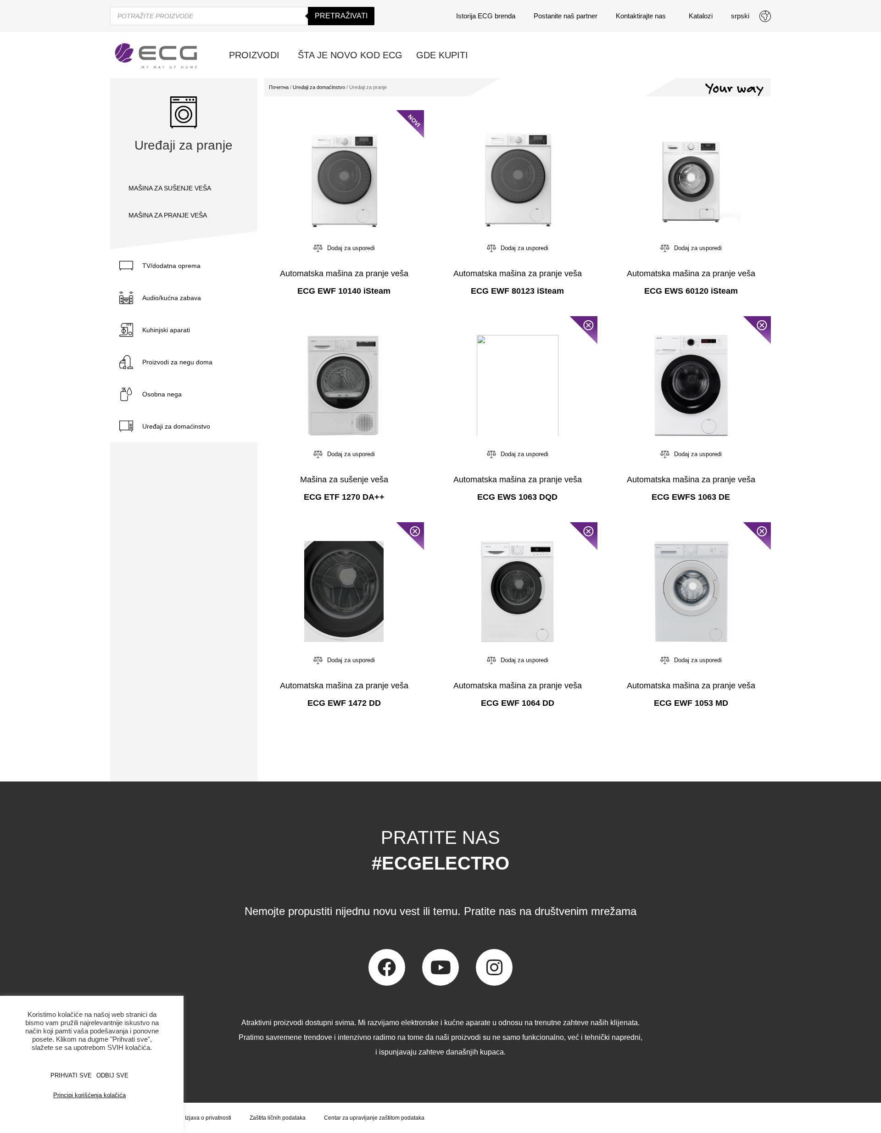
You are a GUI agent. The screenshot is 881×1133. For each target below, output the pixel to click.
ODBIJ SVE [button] (112, 1075)
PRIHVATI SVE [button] (71, 1075)
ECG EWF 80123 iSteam (517, 291)
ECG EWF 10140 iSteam (343, 291)
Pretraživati (341, 16)
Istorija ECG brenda (485, 16)
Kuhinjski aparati (166, 330)
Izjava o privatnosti (208, 1118)
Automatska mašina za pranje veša (344, 273)
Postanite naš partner (565, 16)
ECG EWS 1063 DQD (517, 497)
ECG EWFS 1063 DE (691, 497)
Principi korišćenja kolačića (89, 1095)
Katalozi (701, 16)
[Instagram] (494, 967)
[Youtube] (440, 967)
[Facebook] (386, 967)
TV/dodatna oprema (171, 265)
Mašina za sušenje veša (344, 479)
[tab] (183, 266)
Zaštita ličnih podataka (278, 1118)
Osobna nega (162, 394)
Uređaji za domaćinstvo (176, 426)
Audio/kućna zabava (171, 297)
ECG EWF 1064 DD (517, 703)
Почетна (279, 87)
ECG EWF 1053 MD (691, 703)
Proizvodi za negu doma (177, 362)
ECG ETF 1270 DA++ (344, 497)
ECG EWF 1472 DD (344, 703)
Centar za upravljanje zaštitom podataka (374, 1118)
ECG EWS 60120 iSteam (691, 291)
